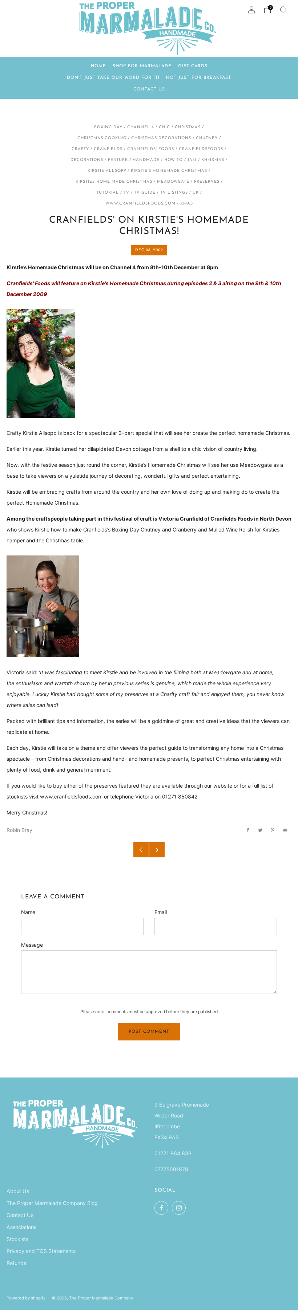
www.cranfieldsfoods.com (140, 204)
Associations (21, 1227)
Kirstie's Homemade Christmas (169, 171)
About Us (18, 1191)
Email (160, 912)
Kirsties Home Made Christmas (114, 182)
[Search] (283, 9)
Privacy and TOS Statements (41, 1251)
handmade (146, 160)
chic (164, 127)
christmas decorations (161, 138)
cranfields (108, 149)
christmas (188, 127)
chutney (207, 138)
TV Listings (174, 193)
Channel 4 (140, 127)
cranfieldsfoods (201, 149)
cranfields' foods (150, 149)
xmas (186, 204)
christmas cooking (101, 138)
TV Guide (145, 193)
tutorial (107, 193)
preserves (207, 182)
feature (118, 160)
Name (28, 912)
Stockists (17, 1239)
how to (173, 160)
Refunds (16, 1263)
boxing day (108, 127)
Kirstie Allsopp (107, 171)
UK (196, 193)
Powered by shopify (26, 1298)
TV (126, 193)
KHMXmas (212, 160)
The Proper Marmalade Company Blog (52, 1203)
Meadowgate (173, 182)
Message (32, 945)
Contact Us (20, 1215)
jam (192, 160)
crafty (80, 149)
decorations (87, 160)
